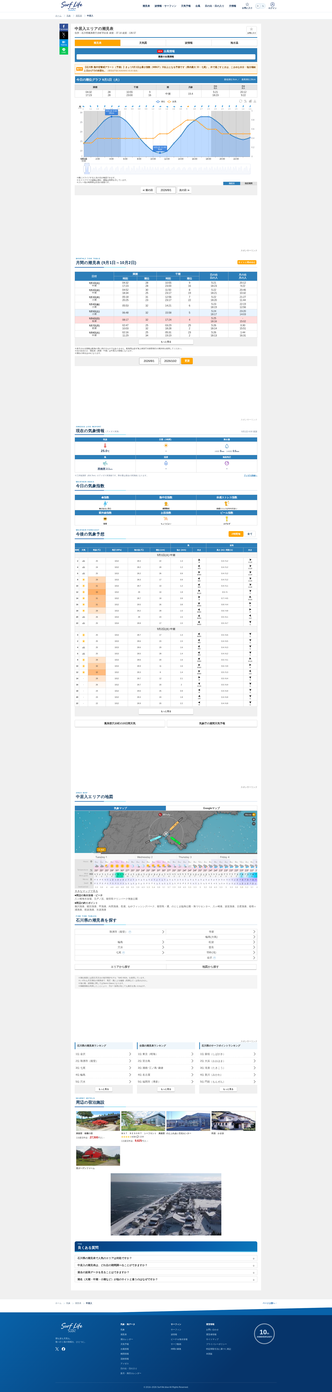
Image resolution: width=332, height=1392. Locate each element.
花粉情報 (125, 1359)
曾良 (211, 947)
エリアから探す (120, 966)
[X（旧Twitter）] (57, 1349)
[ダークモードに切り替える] (260, 6)
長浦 (123, 906)
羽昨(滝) (211, 952)
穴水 (120, 947)
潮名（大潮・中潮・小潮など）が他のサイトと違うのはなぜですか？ (117, 1279)
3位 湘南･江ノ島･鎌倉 (150, 1067)
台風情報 (125, 1349)
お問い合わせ (212, 1329)
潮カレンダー (127, 1339)
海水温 (234, 42)
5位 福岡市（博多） (149, 1081)
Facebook (63, 29)
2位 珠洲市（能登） (87, 1060)
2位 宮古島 (144, 1060)
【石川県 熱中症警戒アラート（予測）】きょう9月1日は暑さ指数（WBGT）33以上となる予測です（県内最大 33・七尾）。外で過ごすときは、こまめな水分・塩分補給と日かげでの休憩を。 (166, 69)
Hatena (64, 45)
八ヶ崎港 (217, 906)
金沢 (209, 957)
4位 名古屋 (144, 1074)
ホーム (58, 16)
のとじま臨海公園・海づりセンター (191, 906)
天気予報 (125, 1344)
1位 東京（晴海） (148, 1054)
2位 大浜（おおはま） (212, 1060)
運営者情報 (211, 1334)
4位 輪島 (80, 1074)
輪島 (120, 942)
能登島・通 (163, 906)
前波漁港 (89, 909)
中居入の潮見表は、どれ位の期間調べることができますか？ (112, 1265)
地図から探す (210, 966)
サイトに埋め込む (247, 262)
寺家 (211, 931)
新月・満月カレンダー (131, 1373)
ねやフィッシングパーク (141, 906)
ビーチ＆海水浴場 (179, 1339)
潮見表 (79, 16)
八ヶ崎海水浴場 (83, 898)
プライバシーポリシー (216, 1344)
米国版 (209, 1354)
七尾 (118, 952)
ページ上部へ (270, 1303)
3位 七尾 (80, 1067)
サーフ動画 (176, 1344)
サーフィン (176, 1329)
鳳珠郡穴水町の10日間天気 (120, 723)
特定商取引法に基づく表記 (218, 1349)
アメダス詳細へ (250, 475)
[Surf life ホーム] (72, 6)
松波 (211, 942)
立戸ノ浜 (99, 898)
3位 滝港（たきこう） (212, 1067)
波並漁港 (229, 906)
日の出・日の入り (129, 1368)
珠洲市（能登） (118, 931)
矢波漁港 (101, 909)
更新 (187, 360)
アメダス (125, 1363)
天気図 (143, 42)
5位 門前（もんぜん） (212, 1081)
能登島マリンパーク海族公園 (122, 898)
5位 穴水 (80, 1081)
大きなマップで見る (86, 891)
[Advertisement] (166, 224)
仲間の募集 (176, 1349)
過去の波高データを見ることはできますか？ (103, 1272)
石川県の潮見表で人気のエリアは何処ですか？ (104, 1258)
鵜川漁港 (79, 906)
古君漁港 (242, 906)
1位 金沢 (80, 1054)
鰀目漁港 (91, 906)
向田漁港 (113, 906)
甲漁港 (102, 906)
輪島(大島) (211, 936)
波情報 (189, 42)
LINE (64, 52)
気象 (69, 16)
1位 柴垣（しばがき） (212, 1054)
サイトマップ (212, 1339)
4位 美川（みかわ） (211, 1074)
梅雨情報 (125, 1354)
